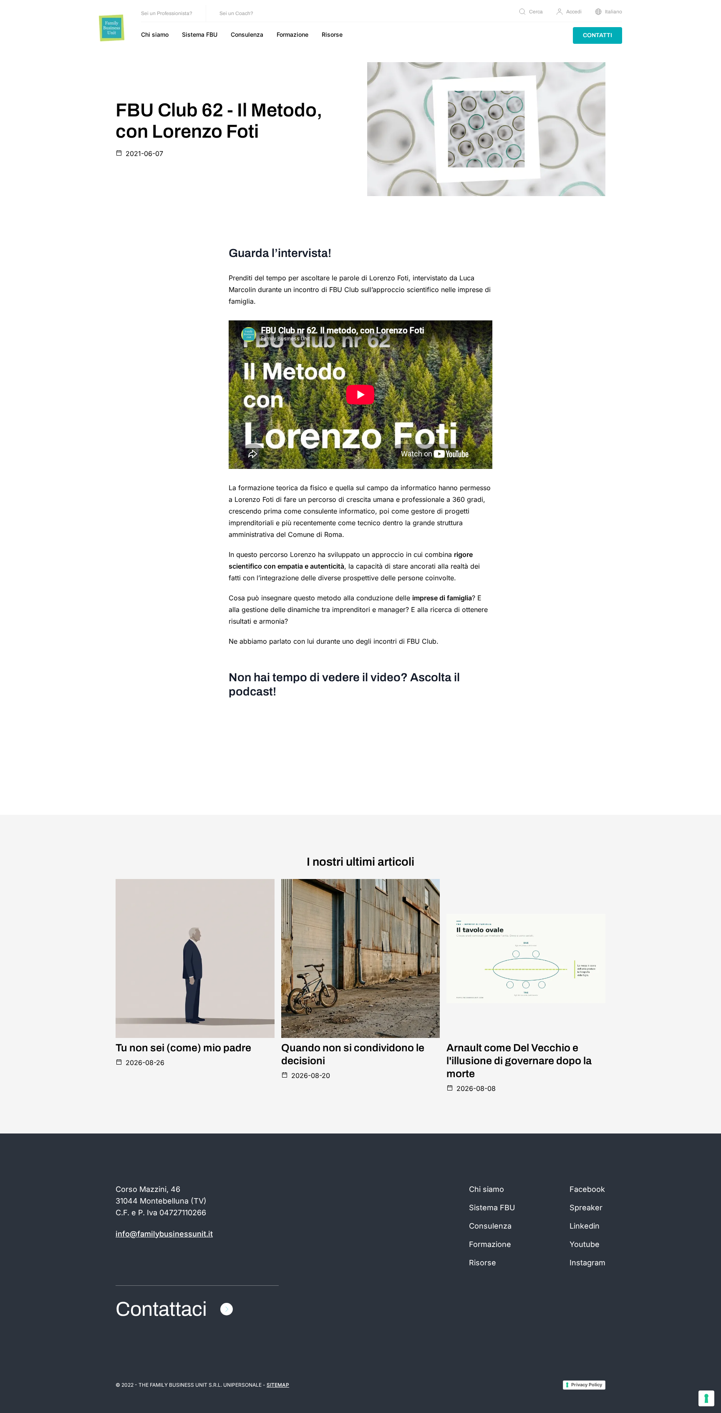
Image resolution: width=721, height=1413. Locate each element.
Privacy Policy (586, 1385)
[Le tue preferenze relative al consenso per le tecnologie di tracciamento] (706, 1398)
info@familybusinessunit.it (164, 1233)
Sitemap (278, 1385)
